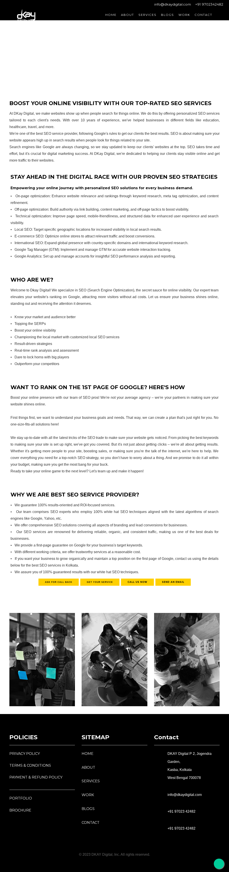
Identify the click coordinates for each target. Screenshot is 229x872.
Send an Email (173, 582)
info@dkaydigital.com (172, 4)
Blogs (167, 15)
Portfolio (20, 798)
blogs (88, 809)
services (147, 15)
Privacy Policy (24, 754)
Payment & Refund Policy (35, 777)
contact (203, 15)
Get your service (100, 582)
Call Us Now (137, 582)
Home (87, 754)
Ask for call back (58, 582)
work (184, 15)
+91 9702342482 (208, 4)
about (127, 15)
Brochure (20, 810)
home (111, 15)
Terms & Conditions (30, 765)
